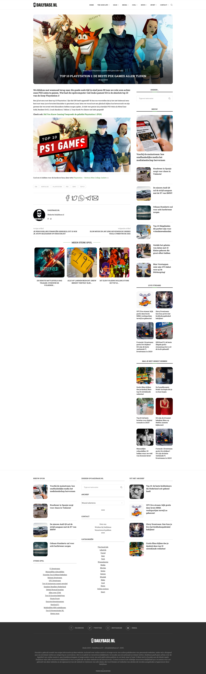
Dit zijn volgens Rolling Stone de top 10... (114, 281)
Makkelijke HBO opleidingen (55, 607)
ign (36, 186)
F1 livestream (55, 569)
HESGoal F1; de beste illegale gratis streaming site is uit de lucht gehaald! (164, 345)
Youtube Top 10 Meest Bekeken (55, 574)
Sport (152, 5)
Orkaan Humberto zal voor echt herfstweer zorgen (163, 209)
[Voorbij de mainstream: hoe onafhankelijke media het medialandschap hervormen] (154, 133)
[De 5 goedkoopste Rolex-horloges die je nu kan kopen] (164, 375)
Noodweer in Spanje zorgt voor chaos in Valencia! (162, 171)
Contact (163, 5)
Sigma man (54, 613)
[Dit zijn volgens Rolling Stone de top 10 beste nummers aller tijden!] (114, 262)
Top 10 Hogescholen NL (55, 610)
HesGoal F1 (55, 604)
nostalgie (45, 186)
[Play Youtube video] (82, 145)
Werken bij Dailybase (103, 527)
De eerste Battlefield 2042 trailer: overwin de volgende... (49, 282)
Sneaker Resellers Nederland (55, 586)
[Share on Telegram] (88, 199)
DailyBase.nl (54, 210)
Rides (103, 580)
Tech (103, 559)
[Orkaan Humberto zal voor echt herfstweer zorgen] (143, 213)
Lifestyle (103, 550)
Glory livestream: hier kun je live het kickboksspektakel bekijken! (163, 314)
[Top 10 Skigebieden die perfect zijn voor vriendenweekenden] (143, 232)
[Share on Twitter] (74, 199)
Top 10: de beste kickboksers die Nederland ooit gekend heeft (159, 489)
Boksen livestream (55, 577)
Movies (103, 568)
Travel (103, 553)
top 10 (82, 186)
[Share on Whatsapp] (81, 199)
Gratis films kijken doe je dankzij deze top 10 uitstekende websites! (143, 390)
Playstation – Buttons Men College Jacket (90, 178)
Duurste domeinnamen (55, 601)
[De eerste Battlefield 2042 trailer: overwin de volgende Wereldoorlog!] (49, 262)
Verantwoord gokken (103, 530)
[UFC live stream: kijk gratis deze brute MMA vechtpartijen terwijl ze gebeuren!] (145, 299)
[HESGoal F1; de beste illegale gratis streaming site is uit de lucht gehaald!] (164, 330)
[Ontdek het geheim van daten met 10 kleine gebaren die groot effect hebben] (143, 251)
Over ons (103, 524)
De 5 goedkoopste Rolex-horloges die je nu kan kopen (164, 389)
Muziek (103, 577)
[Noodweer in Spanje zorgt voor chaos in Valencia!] (143, 174)
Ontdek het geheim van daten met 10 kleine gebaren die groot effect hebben (161, 249)
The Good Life (102, 5)
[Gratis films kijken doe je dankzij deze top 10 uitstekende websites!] (145, 375)
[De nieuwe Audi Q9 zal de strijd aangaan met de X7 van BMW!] (143, 193)
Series (103, 571)
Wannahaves (103, 562)
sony (74, 186)
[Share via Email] (95, 199)
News (143, 5)
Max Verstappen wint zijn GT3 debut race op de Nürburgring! (162, 268)
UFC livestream (55, 580)
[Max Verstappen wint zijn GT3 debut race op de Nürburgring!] (143, 270)
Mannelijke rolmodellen (55, 572)
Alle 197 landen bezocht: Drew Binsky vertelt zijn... (81, 281)
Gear (115, 5)
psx (67, 186)
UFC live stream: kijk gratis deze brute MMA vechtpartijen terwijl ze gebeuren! (144, 314)
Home (91, 5)
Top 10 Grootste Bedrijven (55, 595)
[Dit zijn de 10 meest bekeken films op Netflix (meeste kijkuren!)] (164, 406)
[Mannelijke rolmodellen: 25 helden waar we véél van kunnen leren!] (145, 437)
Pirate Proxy (55, 598)
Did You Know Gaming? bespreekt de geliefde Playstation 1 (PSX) (73, 114)
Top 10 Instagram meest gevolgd (54, 584)
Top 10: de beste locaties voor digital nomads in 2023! (144, 420)
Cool (134, 5)
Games (103, 574)
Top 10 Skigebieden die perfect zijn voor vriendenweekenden (162, 229)
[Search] (171, 5)
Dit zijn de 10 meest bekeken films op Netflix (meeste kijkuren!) (163, 421)
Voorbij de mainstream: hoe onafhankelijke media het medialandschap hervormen (150, 157)
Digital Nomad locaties (55, 589)
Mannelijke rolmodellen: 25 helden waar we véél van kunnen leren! (144, 452)
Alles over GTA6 (55, 592)
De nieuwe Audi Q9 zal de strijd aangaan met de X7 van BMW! (162, 190)
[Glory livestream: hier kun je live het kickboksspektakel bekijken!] (164, 299)
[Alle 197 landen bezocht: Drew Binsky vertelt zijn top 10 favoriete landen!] (82, 262)
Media (124, 5)
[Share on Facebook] (68, 199)
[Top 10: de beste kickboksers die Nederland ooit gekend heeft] (136, 492)
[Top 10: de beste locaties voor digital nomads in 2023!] (145, 406)
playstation (57, 186)
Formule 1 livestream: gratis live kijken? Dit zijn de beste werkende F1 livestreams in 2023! (144, 347)
